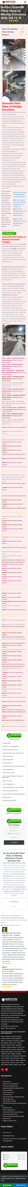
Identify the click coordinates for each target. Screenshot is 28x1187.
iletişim (14, 248)
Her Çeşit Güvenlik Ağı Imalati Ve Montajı (14, 794)
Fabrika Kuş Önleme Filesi (9, 800)
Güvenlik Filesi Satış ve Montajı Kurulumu (13, 360)
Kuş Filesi (18, 1024)
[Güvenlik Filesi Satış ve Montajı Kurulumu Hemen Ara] (14, 735)
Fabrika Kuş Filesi (7, 781)
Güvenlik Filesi (6, 743)
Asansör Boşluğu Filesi (9, 784)
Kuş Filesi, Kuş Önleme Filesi (10, 749)
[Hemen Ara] (10, 1165)
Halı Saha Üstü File (8, 756)
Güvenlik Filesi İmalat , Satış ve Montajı (13, 787)
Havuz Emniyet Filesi (8, 759)
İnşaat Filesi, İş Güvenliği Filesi (11, 746)
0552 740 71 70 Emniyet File (14, 813)
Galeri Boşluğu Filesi (8, 769)
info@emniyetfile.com (8, 1135)
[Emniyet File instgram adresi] (14, 906)
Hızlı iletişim (14, 842)
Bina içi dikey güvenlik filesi (10, 790)
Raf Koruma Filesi (7, 763)
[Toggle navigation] (25, 2)
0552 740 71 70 (7, 1132)
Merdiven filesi (7, 797)
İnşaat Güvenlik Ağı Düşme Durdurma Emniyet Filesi (12, 776)
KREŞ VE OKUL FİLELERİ (9, 772)
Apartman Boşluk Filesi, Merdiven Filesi (13, 753)
